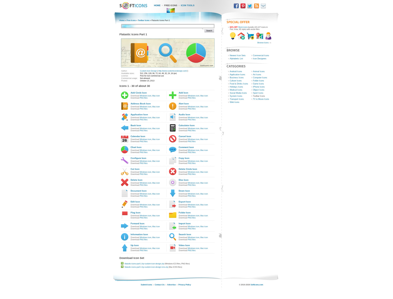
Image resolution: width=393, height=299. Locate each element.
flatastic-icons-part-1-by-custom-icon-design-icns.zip (146, 267)
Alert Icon (184, 103)
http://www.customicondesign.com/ (172, 71)
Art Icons (257, 74)
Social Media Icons (238, 93)
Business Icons (237, 77)
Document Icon (139, 191)
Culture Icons (236, 81)
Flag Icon (135, 212)
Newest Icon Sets (238, 55)
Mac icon (156, 96)
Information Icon (139, 234)
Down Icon (184, 191)
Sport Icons (258, 93)
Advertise (171, 285)
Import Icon (185, 223)
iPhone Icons (259, 87)
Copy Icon (184, 158)
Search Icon (185, 234)
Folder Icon (185, 212)
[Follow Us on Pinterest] (243, 8)
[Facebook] (236, 8)
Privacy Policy (184, 285)
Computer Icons (260, 77)
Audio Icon (184, 114)
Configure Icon (138, 158)
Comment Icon (186, 147)
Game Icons (258, 84)
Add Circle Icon (139, 92)
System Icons (236, 96)
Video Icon (184, 245)
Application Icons (237, 74)
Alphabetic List (236, 58)
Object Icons (258, 90)
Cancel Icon (185, 136)
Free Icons (170, 5)
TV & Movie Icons (261, 99)
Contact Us (160, 285)
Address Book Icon (141, 103)
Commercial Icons (261, 55)
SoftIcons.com (257, 285)
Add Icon (183, 92)
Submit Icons (146, 285)
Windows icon (145, 96)
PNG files (144, 98)
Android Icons (236, 71)
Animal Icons (259, 71)
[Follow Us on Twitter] (250, 8)
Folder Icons (258, 81)
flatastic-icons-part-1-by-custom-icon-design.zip (144, 264)
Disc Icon (184, 180)
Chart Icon (136, 147)
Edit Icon (135, 201)
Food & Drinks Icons (239, 84)
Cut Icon (135, 169)
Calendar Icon (138, 136)
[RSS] (256, 8)
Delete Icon (136, 180)
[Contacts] (263, 8)
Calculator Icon (187, 125)
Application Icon (139, 114)
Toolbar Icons (144, 20)
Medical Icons (236, 90)
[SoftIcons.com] (133, 8)
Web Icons (234, 102)
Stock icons (243, 27)
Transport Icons (237, 99)
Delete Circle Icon (188, 169)
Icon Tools (187, 5)
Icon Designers (259, 58)
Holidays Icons (236, 87)
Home (157, 5)
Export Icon (185, 201)
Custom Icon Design (148, 71)
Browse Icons (263, 43)
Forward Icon (137, 223)
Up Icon (135, 245)
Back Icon (136, 125)
